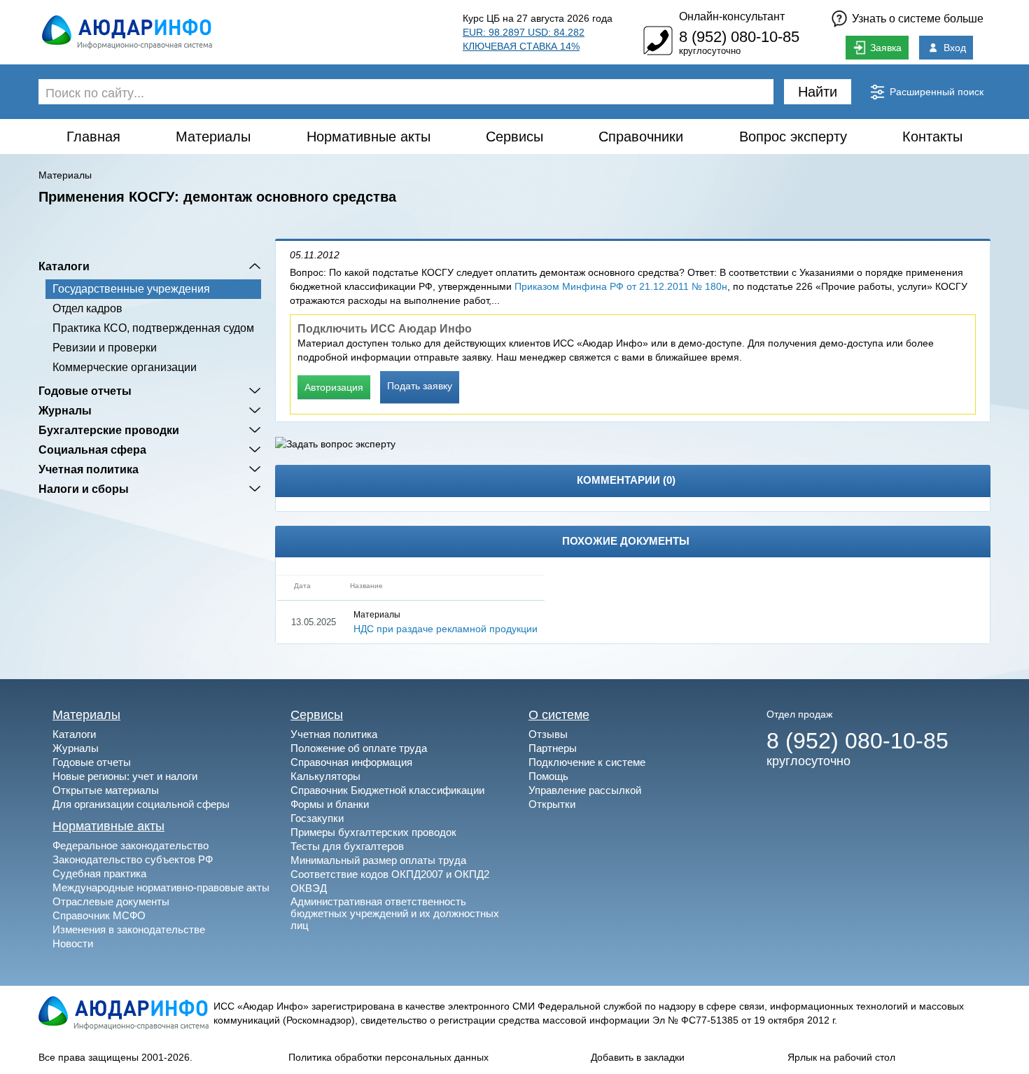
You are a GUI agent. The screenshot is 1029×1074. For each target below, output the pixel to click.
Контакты (932, 136)
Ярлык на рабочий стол (841, 1057)
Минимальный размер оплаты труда (378, 860)
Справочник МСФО (99, 915)
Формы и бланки (329, 804)
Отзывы (548, 734)
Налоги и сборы (83, 488)
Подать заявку (419, 385)
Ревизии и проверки (104, 348)
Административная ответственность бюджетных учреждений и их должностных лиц (394, 913)
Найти (817, 91)
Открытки (551, 804)
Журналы (65, 410)
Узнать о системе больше (917, 19)
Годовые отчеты (85, 390)
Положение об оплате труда (358, 748)
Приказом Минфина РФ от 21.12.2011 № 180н (620, 286)
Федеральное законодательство (130, 845)
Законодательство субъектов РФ (132, 859)
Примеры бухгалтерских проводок (373, 832)
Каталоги (64, 266)
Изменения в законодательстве (128, 929)
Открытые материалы (105, 790)
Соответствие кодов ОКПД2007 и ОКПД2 (389, 874)
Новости (72, 943)
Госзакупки (317, 818)
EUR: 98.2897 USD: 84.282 (523, 32)
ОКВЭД (308, 888)
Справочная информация (351, 762)
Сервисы (514, 136)
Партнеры (552, 748)
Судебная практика (99, 873)
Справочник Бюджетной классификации (387, 790)
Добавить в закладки (638, 1057)
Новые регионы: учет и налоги (124, 776)
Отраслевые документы (110, 901)
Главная (93, 136)
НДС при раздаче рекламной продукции (446, 628)
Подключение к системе (586, 762)
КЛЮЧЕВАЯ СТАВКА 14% (521, 46)
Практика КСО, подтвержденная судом (153, 328)
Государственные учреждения (131, 289)
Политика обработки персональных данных (388, 1057)
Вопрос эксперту (793, 136)
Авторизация (333, 387)
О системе (558, 715)
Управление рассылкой (584, 790)
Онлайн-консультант (732, 16)
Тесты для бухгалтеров (347, 846)
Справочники (640, 136)
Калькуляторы (325, 776)
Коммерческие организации (124, 367)
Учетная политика (88, 469)
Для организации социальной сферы (141, 804)
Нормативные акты (368, 136)
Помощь (548, 776)
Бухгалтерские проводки (108, 430)
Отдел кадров (87, 308)
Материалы (213, 136)
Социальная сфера (92, 449)
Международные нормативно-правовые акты (161, 887)
